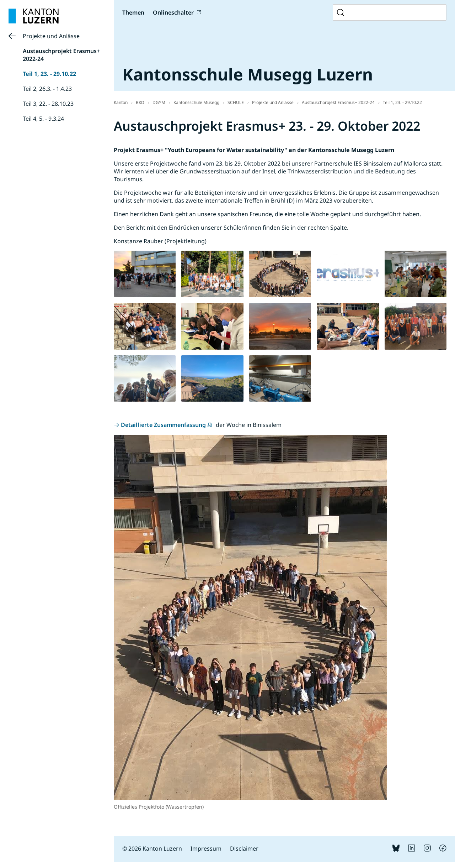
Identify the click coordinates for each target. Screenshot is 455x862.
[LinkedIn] (411, 849)
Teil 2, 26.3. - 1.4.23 (47, 89)
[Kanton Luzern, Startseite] (34, 16)
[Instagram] (427, 849)
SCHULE (236, 102)
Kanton (121, 102)
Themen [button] (133, 12)
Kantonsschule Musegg (196, 102)
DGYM (158, 102)
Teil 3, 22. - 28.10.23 (48, 104)
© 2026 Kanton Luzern (152, 848)
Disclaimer (244, 848)
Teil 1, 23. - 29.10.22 (49, 74)
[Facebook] (442, 849)
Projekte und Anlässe (51, 36)
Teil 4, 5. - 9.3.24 (43, 118)
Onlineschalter (173, 12)
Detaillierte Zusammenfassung (163, 425)
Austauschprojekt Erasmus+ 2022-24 (338, 102)
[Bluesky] (396, 849)
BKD (140, 102)
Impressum (206, 848)
